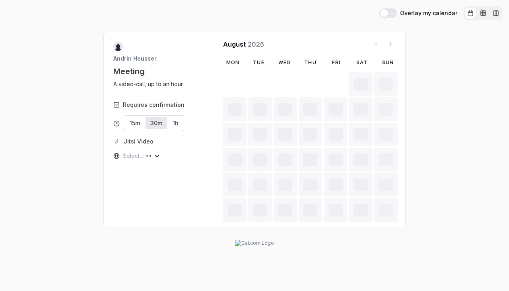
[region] (151, 84)
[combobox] (123, 156)
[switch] (388, 13)
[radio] (470, 13)
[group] (483, 13)
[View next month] (390, 44)
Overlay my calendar (428, 13)
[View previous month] (376, 44)
